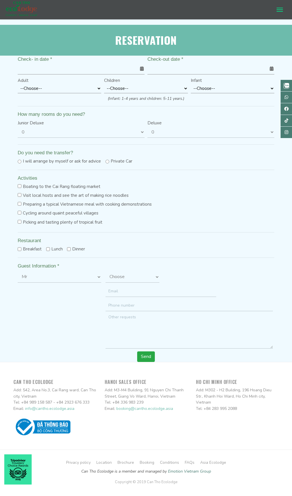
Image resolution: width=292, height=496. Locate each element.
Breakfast (32, 249)
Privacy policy (78, 462)
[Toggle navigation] (279, 9)
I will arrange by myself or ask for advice (62, 161)
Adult (23, 80)
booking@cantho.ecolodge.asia (144, 408)
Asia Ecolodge (213, 462)
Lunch (57, 249)
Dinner (78, 249)
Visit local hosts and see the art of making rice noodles (76, 195)
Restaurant (29, 240)
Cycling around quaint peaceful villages (60, 213)
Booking (147, 462)
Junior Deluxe (31, 123)
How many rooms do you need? (51, 114)
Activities (27, 178)
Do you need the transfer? (45, 152)
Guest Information (38, 266)
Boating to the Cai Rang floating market (61, 186)
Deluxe (154, 123)
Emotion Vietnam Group (189, 471)
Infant (196, 80)
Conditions (169, 462)
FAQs (189, 462)
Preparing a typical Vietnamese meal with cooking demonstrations (87, 204)
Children (112, 80)
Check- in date (35, 59)
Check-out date (165, 59)
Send (146, 356)
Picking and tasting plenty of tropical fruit (62, 222)
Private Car (121, 161)
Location (104, 462)
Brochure (125, 462)
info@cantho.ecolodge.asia (49, 408)
